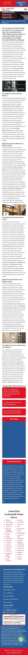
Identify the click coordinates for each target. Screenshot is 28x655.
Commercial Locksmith (10, 599)
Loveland (8, 540)
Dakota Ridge (21, 533)
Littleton (8, 545)
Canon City (20, 548)
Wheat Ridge (9, 522)
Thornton (8, 526)
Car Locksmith (8, 593)
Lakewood (9, 547)
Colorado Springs (20, 541)
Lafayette (8, 549)
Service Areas (7, 602)
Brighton (20, 552)
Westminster (9, 524)
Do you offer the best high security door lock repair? (12, 412)
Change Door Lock (9, 590)
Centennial (20, 544)
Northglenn (9, 538)
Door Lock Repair (8, 596)
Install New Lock (16, 264)
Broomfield (20, 550)
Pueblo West (9, 532)
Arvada (19, 559)
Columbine (20, 538)
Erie (8, 21)
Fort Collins (20, 522)
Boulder (19, 554)
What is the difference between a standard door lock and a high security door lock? (11, 393)
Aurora (19, 556)
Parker (8, 536)
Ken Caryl (8, 551)
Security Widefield (8, 529)
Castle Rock (20, 546)
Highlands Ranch (9, 554)
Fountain (20, 520)
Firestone (20, 524)
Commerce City (20, 535)
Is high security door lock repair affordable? (12, 403)
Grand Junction (8, 559)
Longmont (9, 542)
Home (4, 21)
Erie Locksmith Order (14, 653)
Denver (19, 530)
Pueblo (8, 534)
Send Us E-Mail (10, 612)
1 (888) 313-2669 (21, 3)
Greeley (8, 556)
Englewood (20, 528)
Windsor (8, 520)
